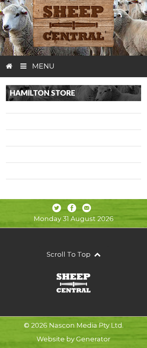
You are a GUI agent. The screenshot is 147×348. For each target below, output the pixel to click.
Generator (93, 339)
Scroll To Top (69, 254)
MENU (42, 66)
